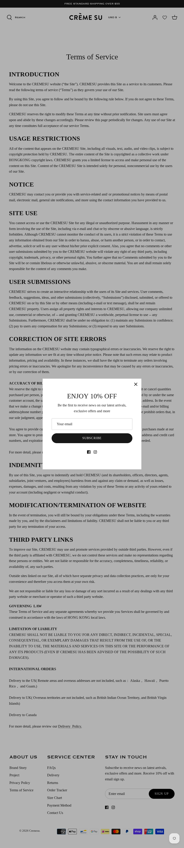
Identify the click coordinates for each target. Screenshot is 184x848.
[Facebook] (88, 452)
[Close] (136, 384)
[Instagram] (95, 452)
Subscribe (92, 438)
